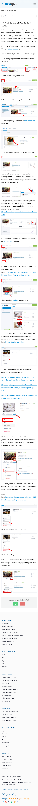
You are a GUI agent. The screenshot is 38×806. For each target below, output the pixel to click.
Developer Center (7, 686)
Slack (3, 731)
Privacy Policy (18, 789)
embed (15, 300)
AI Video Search (6, 695)
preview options (30, 121)
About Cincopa (6, 756)
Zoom (4, 740)
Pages (4, 661)
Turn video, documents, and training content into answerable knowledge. (16, 783)
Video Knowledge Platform (10, 689)
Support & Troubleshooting (10, 632)
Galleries (4, 658)
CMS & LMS (5, 743)
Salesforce (5, 737)
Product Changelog (7, 759)
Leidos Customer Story (9, 677)
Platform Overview (7, 655)
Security (10, 789)
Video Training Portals (8, 629)
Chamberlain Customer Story (10, 680)
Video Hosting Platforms (9, 717)
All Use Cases (6, 701)
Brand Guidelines (7, 762)
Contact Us (5, 768)
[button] (15, 604)
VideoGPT (5, 667)
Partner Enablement (8, 641)
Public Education (7, 644)
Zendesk (4, 734)
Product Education (7, 626)
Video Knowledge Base (9, 692)
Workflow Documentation (9, 638)
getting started (13, 49)
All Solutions (5, 623)
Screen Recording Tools (9, 720)
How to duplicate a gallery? (15, 342)
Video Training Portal (8, 698)
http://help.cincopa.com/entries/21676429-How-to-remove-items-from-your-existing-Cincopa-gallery (19, 388)
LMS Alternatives (7, 714)
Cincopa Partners (7, 765)
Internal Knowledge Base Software (12, 635)
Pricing (4, 789)
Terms (26, 789)
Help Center (5, 683)
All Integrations (6, 746)
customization (9, 241)
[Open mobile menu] (35, 4)
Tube (3, 664)
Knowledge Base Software (10, 711)
